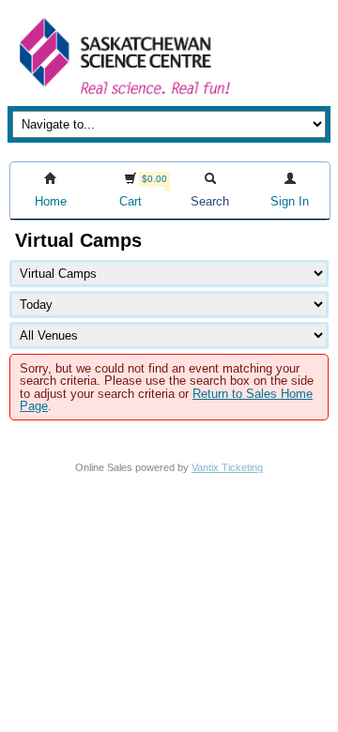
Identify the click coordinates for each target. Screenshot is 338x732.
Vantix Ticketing (227, 467)
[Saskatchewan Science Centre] (123, 96)
